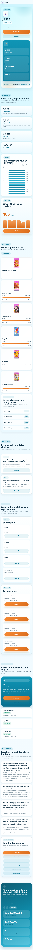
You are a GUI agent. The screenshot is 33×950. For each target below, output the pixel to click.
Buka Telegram (16, 861)
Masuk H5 (6, 253)
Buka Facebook (16, 869)
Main (29, 277)
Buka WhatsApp (16, 865)
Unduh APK (16, 32)
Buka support (16, 873)
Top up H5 (16, 536)
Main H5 (16, 36)
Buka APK (16, 231)
